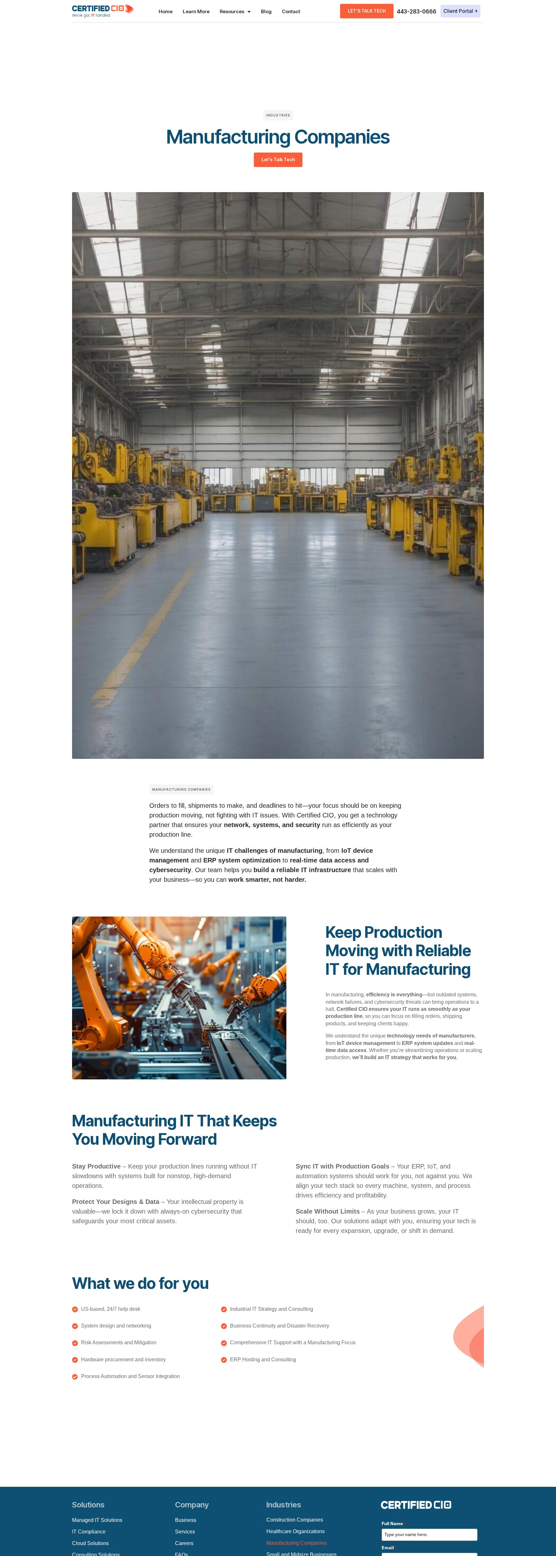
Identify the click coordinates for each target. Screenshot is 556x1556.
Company (192, 1504)
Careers (184, 1543)
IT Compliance (89, 1531)
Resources (232, 11)
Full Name (393, 1523)
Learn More (196, 11)
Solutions (88, 1504)
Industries (283, 1504)
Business (185, 1520)
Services (185, 1531)
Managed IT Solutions (97, 1520)
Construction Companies (294, 1520)
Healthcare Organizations (295, 1531)
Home (165, 11)
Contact (291, 11)
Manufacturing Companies (296, 1543)
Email (389, 1548)
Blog (266, 11)
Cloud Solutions (90, 1543)
